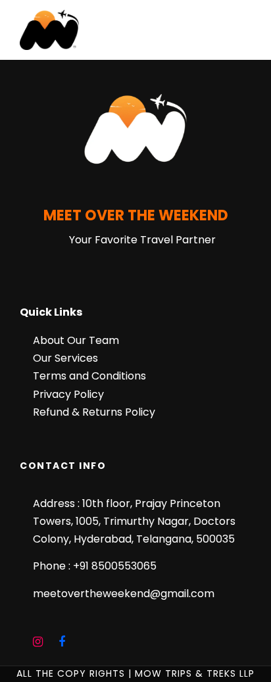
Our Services (65, 358)
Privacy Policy (68, 394)
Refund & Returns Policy (94, 412)
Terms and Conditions (89, 375)
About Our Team (76, 340)
